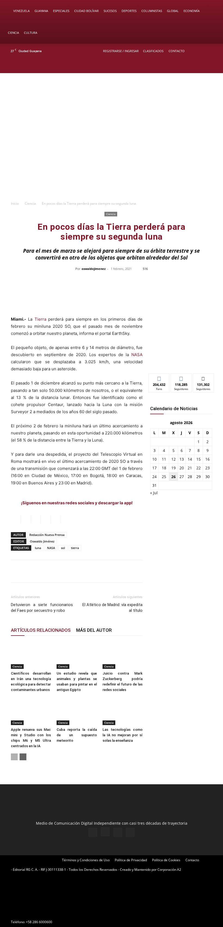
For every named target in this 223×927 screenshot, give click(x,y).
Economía (192, 11)
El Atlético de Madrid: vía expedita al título (112, 607)
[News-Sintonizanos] (181, 360)
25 (164, 476)
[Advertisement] (111, 157)
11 (164, 459)
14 (190, 459)
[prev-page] (14, 756)
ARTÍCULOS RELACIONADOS (41, 630)
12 (173, 459)
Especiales (61, 11)
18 (164, 467)
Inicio (15, 203)
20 (181, 467)
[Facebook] (186, 65)
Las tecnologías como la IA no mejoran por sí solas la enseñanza (123, 735)
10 (154, 459)
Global (173, 11)
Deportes (129, 11)
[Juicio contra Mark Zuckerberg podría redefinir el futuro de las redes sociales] (123, 655)
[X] (204, 65)
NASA (137, 354)
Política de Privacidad (131, 860)
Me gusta (159, 377)
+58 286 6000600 (39, 922)
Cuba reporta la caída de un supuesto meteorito (77, 735)
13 (181, 459)
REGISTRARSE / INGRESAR (121, 51)
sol (63, 548)
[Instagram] (195, 65)
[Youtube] (213, 65)
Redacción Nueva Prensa (46, 535)
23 (207, 467)
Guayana (41, 11)
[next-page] (23, 756)
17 (154, 467)
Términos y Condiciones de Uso (86, 860)
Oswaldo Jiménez (42, 541)
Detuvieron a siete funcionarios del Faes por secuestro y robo (42, 607)
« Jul (154, 492)
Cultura (30, 33)
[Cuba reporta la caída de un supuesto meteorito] (77, 711)
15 (198, 459)
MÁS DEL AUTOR (94, 630)
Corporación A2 (169, 869)
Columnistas (151, 11)
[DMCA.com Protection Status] (51, 912)
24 (154, 476)
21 (190, 467)
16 (207, 459)
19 (173, 467)
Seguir (181, 377)
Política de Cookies (166, 860)
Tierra (40, 319)
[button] (211, 11)
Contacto (177, 51)
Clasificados (153, 51)
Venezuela (21, 11)
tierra (75, 548)
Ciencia (13, 33)
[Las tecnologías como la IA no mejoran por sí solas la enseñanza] (123, 711)
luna (38, 548)
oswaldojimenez (94, 269)
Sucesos (110, 11)
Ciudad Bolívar (86, 11)
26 (173, 476)
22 (198, 467)
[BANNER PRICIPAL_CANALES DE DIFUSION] (111, 96)
